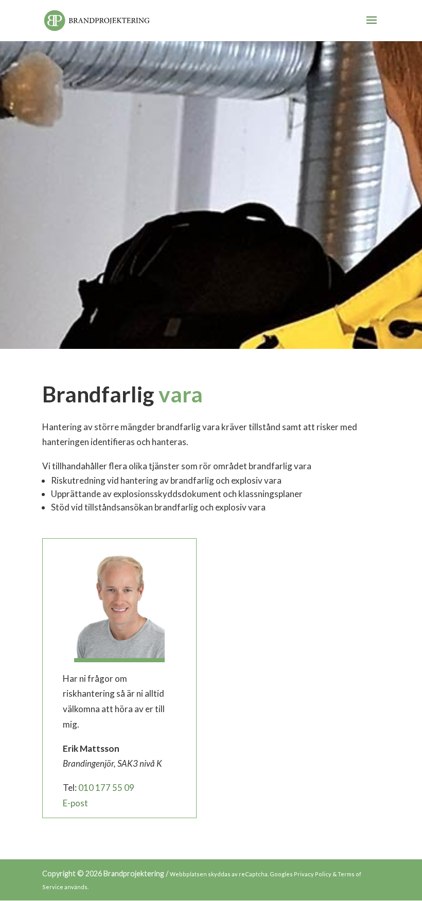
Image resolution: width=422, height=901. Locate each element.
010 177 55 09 (106, 787)
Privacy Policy (312, 874)
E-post (75, 803)
